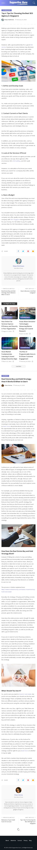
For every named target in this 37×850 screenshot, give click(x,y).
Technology (6, 10)
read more (24, 751)
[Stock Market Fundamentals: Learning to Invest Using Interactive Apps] (9, 343)
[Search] (34, 3)
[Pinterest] (28, 251)
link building (16, 161)
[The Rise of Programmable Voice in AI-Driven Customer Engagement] (27, 343)
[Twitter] (23, 251)
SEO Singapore (15, 219)
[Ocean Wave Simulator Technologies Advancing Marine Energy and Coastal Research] (27, 313)
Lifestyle (5, 833)
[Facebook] (18, 251)
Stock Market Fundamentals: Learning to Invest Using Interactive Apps (9, 355)
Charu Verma (8, 385)
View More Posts (18, 268)
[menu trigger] (3, 3)
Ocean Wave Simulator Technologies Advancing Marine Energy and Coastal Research (27, 326)
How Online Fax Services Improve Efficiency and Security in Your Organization (9, 325)
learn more (6, 426)
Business (5, 376)
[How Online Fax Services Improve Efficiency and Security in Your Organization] (9, 313)
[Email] (33, 251)
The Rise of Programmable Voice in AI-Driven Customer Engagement (27, 355)
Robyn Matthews (9, 19)
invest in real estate (25, 694)
